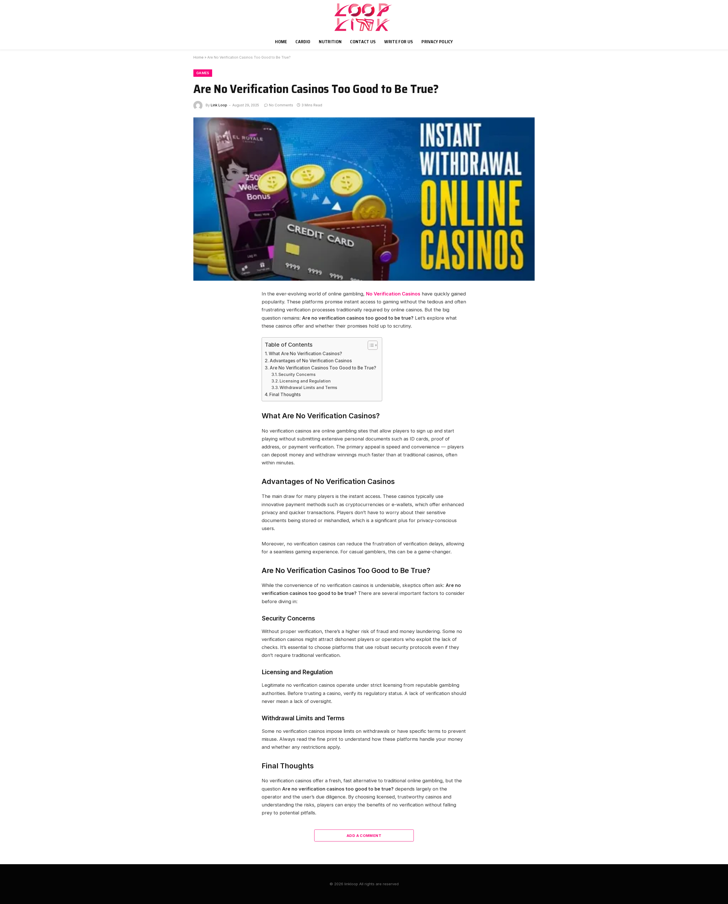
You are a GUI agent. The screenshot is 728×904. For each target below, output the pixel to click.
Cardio (302, 41)
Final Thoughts (285, 394)
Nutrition (330, 41)
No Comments (281, 105)
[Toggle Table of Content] (369, 345)
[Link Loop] (364, 17)
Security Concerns (297, 374)
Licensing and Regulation (305, 380)
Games (202, 73)
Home (281, 41)
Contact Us (363, 41)
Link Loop (219, 105)
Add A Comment (364, 835)
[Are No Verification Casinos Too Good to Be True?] (364, 199)
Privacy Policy (437, 41)
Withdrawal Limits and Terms (308, 387)
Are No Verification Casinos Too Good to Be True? (323, 368)
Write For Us (398, 41)
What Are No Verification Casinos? (305, 353)
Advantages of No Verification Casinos (311, 360)
